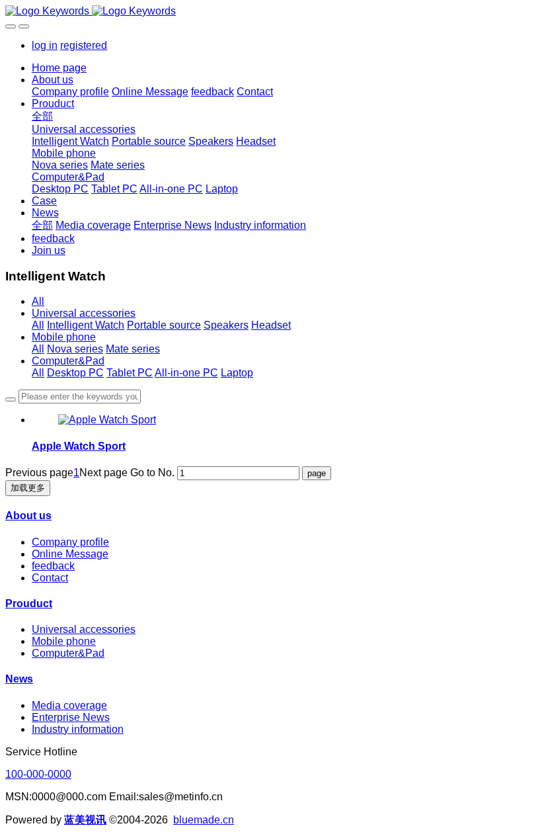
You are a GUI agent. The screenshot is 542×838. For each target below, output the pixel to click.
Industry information (78, 729)
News (19, 679)
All (38, 301)
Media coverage (69, 705)
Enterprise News (71, 717)
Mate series (133, 349)
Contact (50, 577)
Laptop (237, 372)
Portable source (164, 325)
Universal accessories (84, 313)
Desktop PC (75, 372)
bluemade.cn (203, 819)
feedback (53, 565)
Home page (59, 67)
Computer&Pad (68, 360)
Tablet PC (129, 372)
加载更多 (28, 488)
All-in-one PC (186, 372)
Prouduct (28, 603)
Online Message (70, 554)
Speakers (226, 325)
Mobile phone (64, 337)
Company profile (70, 542)
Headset (271, 325)
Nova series (75, 349)
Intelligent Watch (85, 325)
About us (28, 515)
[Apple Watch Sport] (107, 419)
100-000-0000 (38, 774)
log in (45, 45)
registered (83, 45)
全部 (42, 116)
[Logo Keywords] (271, 11)
